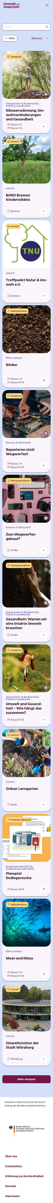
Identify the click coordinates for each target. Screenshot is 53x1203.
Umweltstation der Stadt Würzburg (22, 1045)
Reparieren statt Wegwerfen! (20, 451)
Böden (11, 365)
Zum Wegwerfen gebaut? (20, 536)
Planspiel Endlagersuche (19, 875)
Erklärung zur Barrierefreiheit (24, 1176)
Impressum (12, 1196)
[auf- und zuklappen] (43, 126)
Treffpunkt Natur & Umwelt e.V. (26, 282)
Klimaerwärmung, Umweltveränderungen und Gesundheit (25, 114)
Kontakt (10, 1186)
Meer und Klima (19, 958)
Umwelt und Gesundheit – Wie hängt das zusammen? (24, 708)
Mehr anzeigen (26, 1079)
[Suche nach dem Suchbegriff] (47, 26)
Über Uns (11, 1156)
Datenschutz (13, 1166)
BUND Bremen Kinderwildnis (18, 197)
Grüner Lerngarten (22, 788)
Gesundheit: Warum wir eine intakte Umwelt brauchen (26, 623)
